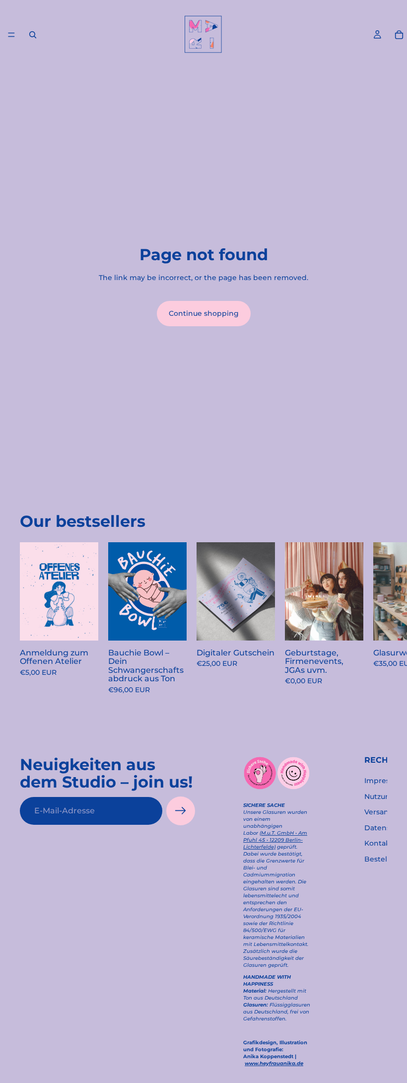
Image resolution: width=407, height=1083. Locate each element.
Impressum (384, 780)
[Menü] (11, 34)
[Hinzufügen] (171, 625)
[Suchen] (33, 35)
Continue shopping (204, 313)
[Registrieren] (180, 810)
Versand (379, 811)
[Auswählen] (83, 625)
